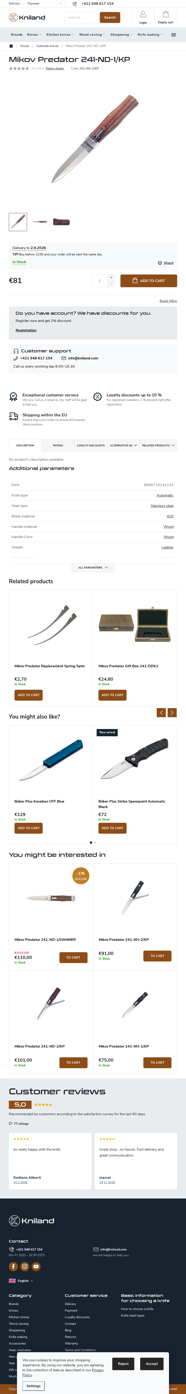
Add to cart (152, 280)
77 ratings (21, 1124)
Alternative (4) (121, 445)
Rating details (55, 68)
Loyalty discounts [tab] (91, 445)
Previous (161, 712)
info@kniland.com (83, 358)
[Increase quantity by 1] (111, 278)
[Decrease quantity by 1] (111, 284)
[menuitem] (17, 35)
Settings (34, 1386)
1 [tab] (91, 842)
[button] (51, 958)
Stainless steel (162, 505)
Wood (169, 526)
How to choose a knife (137, 1309)
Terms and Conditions (80, 1350)
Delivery (14, 4)
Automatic (165, 495)
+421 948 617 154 (36, 358)
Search (110, 17)
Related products (156, 445)
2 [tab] (95, 842)
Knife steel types (132, 1315)
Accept (152, 1363)
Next (172, 712)
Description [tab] (25, 445)
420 (170, 516)
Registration (26, 330)
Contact (70, 1324)
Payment (33, 4)
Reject (123, 1363)
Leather (168, 547)
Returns (70, 1337)
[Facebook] (13, 1266)
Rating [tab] (58, 445)
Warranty (71, 1343)
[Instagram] (24, 1266)
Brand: (168, 301)
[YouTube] (36, 1266)
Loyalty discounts (77, 1317)
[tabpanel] (51, 648)
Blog (68, 1330)
